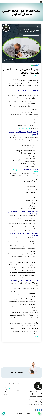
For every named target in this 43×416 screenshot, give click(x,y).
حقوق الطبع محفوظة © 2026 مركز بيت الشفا (21, 413)
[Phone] (3, 413)
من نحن (17, 394)
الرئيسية (17, 386)
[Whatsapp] (39, 413)
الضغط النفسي (33, 135)
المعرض (17, 392)
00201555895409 (17, 372)
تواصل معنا (17, 390)
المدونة (17, 388)
